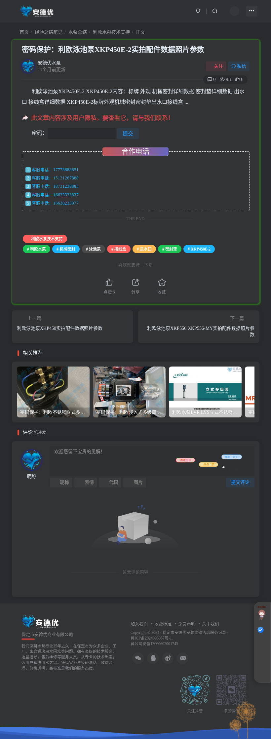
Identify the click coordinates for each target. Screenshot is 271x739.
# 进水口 (144, 249)
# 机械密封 (66, 249)
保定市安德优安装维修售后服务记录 (194, 633)
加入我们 (139, 623)
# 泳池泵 (93, 249)
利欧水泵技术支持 (111, 32)
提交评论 (240, 482)
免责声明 (186, 623)
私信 (241, 66)
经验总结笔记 (48, 32)
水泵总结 (77, 32)
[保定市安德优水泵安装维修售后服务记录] (40, 621)
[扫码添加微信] (260, 660)
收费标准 (163, 623)
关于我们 (210, 623)
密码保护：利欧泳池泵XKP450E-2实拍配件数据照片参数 (113, 49)
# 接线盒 (118, 249)
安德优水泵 (49, 62)
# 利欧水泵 (36, 249)
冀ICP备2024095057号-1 (151, 638)
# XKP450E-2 (199, 249)
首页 (23, 32)
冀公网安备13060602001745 (154, 644)
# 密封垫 (169, 249)
